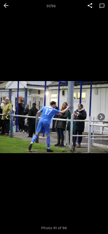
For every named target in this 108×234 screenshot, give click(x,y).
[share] (90, 6)
